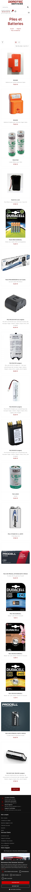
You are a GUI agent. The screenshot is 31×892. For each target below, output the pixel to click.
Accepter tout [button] (15, 882)
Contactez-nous (5, 835)
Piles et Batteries (15, 30)
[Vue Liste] (19, 42)
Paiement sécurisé (5, 825)
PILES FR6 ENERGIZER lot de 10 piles (15, 279)
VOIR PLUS (15, 789)
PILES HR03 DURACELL (15, 240)
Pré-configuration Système (7, 843)
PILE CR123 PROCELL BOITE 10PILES (15, 733)
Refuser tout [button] (15, 886)
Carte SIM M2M (5, 845)
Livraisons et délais (5, 820)
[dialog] (15, 876)
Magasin (19, 28)
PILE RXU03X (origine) (15, 407)
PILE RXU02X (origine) (15, 450)
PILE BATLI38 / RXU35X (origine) (15, 773)
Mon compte (4, 818)
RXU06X (15, 80)
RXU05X (15, 120)
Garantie (3, 827)
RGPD (2, 830)
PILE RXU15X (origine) (15, 363)
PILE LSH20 (15, 494)
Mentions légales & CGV (7, 823)
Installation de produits (6, 840)
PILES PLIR (15, 160)
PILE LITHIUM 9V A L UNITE (15, 534)
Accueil (12, 28)
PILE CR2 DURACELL (15, 613)
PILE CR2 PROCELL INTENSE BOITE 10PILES (15, 574)
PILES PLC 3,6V (15, 200)
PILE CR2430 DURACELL (15, 693)
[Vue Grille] (15, 42)
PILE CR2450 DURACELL (15, 653)
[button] (15, 889)
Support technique (5, 838)
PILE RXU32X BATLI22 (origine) (15, 319)
